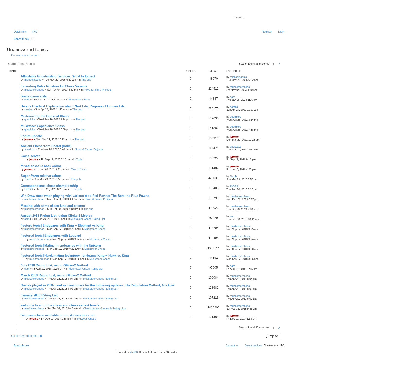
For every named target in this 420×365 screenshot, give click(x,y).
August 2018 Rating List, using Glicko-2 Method (56, 215)
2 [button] (279, 64)
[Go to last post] (249, 76)
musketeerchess (34, 89)
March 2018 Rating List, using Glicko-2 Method (56, 275)
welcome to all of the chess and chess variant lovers (60, 305)
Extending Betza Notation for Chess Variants (54, 86)
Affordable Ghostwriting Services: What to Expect (58, 76)
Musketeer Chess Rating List (87, 218)
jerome (28, 139)
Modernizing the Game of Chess (45, 116)
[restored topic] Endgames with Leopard (51, 235)
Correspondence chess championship (49, 186)
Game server (30, 156)
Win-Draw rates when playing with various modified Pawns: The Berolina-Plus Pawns (85, 196)
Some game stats (34, 96)
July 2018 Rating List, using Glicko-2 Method (54, 265)
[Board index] (32, 16)
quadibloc (29, 119)
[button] (284, 64)
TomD (27, 179)
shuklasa (29, 149)
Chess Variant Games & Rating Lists (104, 308)
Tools (79, 159)
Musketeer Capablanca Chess (43, 126)
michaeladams (32, 79)
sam (26, 99)
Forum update (31, 136)
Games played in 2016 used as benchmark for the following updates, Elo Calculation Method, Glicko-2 (97, 285)
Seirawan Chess (86, 318)
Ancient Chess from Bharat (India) (46, 146)
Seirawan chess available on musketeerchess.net (57, 315)
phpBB (134, 352)
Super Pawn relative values (41, 176)
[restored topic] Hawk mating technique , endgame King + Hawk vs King (75, 255)
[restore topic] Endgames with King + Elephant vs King (62, 225)
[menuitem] (33, 31)
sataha (28, 109)
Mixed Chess (79, 169)
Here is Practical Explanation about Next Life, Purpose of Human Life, (73, 106)
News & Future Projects (97, 89)
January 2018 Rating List (39, 295)
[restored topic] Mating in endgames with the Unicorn (61, 245)
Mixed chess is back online (41, 166)
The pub (86, 79)
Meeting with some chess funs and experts (53, 205)
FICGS (28, 189)
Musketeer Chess (79, 99)
